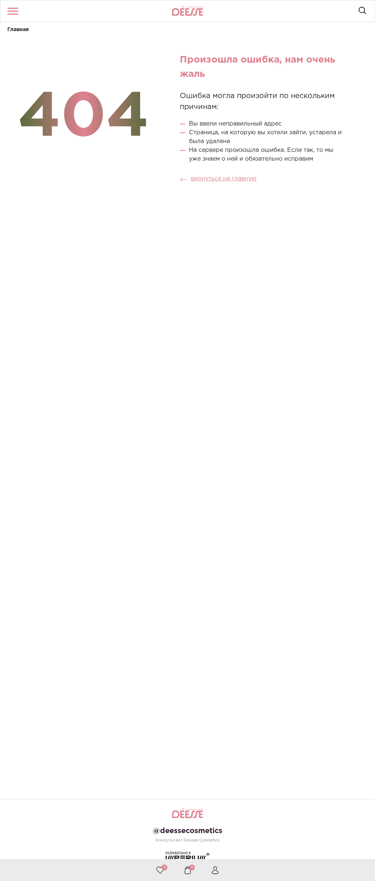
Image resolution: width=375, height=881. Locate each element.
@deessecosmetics (187, 831)
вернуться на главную (223, 178)
